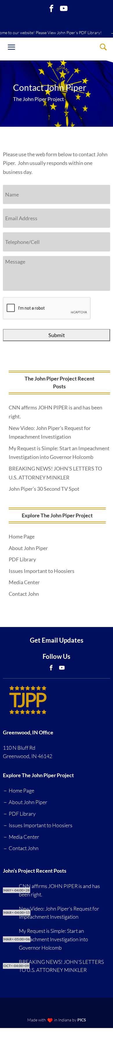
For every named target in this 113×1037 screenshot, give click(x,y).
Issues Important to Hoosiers (41, 571)
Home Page (21, 536)
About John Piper (28, 548)
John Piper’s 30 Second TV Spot (44, 489)
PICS (81, 1019)
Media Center (24, 582)
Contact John (24, 594)
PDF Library (22, 559)
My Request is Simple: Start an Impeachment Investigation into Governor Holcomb (53, 939)
